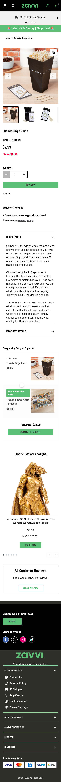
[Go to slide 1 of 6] (3, 555)
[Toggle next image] (53, 76)
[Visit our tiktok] (32, 639)
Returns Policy (17, 683)
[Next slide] (55, 555)
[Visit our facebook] (6, 639)
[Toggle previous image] (8, 76)
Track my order (18, 701)
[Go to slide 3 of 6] (8, 555)
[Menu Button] (4, 6)
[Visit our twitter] (14, 639)
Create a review (30, 588)
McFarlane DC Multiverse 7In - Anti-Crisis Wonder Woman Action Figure (30, 521)
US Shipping (16, 689)
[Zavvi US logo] (30, 6)
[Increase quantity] (23, 174)
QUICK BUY (30, 545)
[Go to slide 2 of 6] (6, 555)
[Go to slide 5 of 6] (13, 555)
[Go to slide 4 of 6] (11, 555)
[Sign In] (48, 6)
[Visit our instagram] (23, 639)
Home (7, 38)
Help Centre (16, 695)
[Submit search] (13, 6)
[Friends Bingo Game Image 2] (29, 114)
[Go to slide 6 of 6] (16, 555)
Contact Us (15, 677)
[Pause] (57, 18)
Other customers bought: (31, 454)
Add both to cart (30, 432)
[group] (30, 76)
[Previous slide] (49, 555)
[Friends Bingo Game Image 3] (47, 114)
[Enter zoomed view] (53, 52)
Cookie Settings (18, 707)
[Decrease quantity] (6, 174)
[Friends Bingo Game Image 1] (11, 114)
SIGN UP (12, 621)
